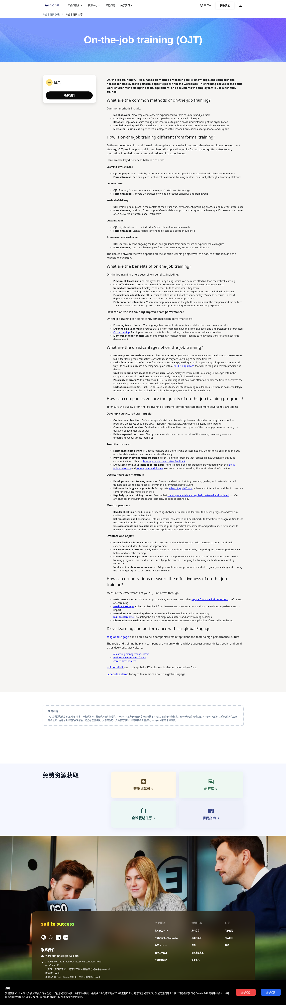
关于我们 (229, 930)
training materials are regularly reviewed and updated (198, 495)
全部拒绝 (245, 992)
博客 (194, 945)
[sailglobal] (53, 5)
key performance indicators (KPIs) (210, 599)
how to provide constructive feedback (164, 461)
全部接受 (270, 992)
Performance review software (129, 657)
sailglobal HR (115, 667)
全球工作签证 (161, 952)
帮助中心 (196, 960)
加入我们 (229, 938)
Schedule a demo (117, 674)
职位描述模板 (198, 952)
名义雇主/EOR (161, 930)
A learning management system (131, 654)
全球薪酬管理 (161, 960)
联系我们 (225, 5)
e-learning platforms (180, 488)
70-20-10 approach (183, 365)
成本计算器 (197, 938)
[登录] (241, 5)
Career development (124, 661)
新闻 (227, 945)
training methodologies (149, 468)
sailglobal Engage (118, 637)
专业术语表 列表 (51, 14)
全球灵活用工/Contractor (166, 938)
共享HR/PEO (161, 945)
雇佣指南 (196, 930)
